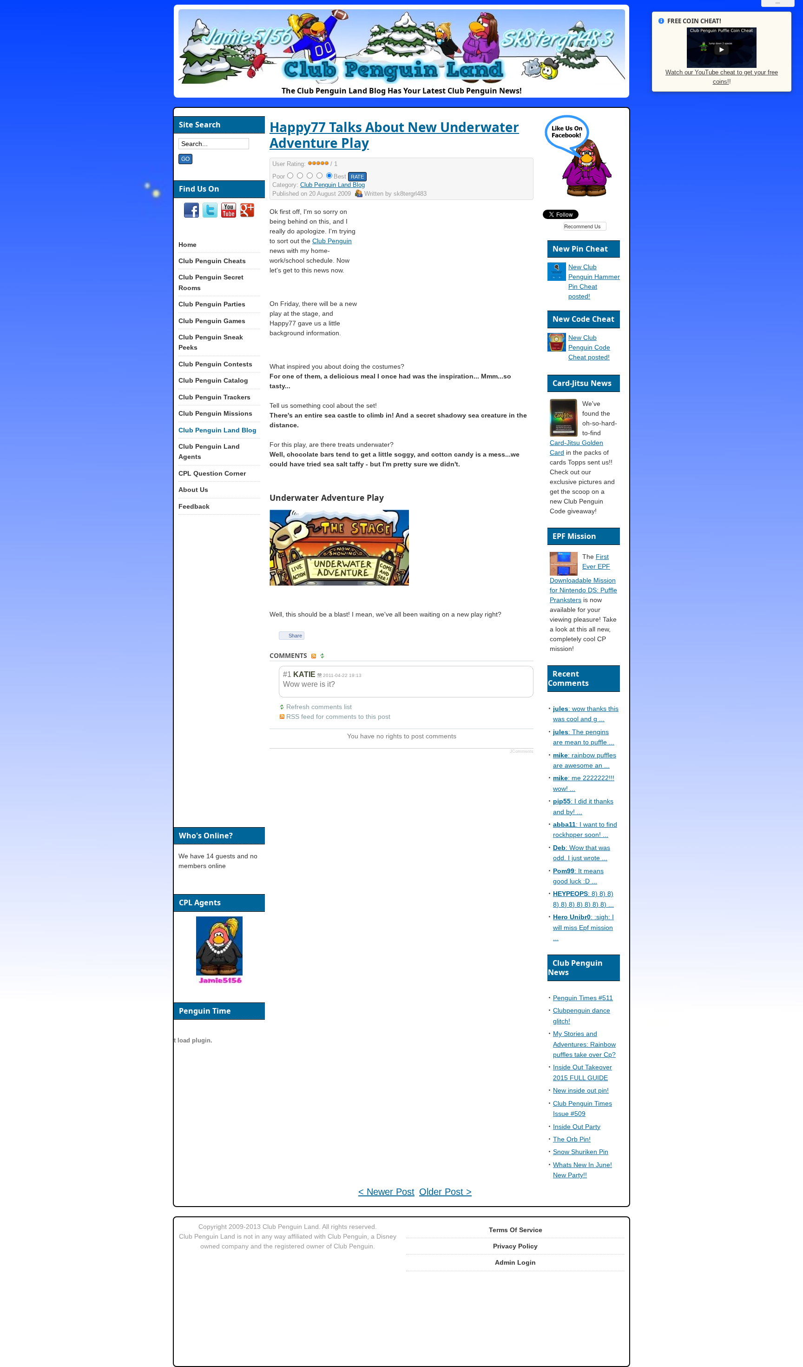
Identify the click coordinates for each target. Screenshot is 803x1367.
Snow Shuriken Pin (580, 1151)
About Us (193, 489)
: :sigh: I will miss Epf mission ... (583, 927)
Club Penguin (332, 241)
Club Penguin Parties (211, 304)
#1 (287, 674)
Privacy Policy (515, 1246)
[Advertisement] (453, 272)
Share (295, 635)
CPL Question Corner (212, 473)
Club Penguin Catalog (213, 380)
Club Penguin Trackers (214, 397)
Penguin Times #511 (583, 998)
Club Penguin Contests (215, 364)
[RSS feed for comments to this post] (314, 656)
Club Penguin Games (211, 321)
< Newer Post (386, 1192)
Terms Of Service (515, 1230)
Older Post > (445, 1192)
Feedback (194, 506)
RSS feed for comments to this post (338, 716)
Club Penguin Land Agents (209, 451)
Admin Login (515, 1262)
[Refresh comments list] (323, 656)
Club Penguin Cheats (212, 261)
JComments (521, 751)
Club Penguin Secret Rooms (211, 282)
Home (187, 244)
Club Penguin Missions (215, 413)
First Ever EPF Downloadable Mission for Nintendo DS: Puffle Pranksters (583, 578)
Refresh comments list (319, 706)
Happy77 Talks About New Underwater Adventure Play (394, 135)
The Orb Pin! (572, 1139)
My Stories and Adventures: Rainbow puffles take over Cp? (584, 1044)
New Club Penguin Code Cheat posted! (589, 347)
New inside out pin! (581, 1090)
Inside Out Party (576, 1126)
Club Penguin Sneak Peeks (210, 342)
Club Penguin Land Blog (332, 184)
